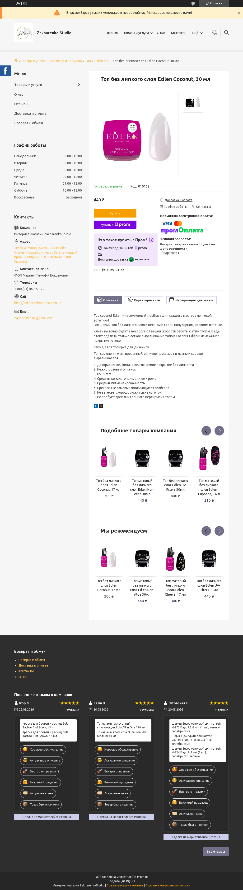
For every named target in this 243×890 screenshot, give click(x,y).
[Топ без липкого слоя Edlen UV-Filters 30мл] (175, 458)
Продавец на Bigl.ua (121, 881)
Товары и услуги (136, 33)
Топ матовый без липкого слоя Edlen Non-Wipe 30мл (142, 487)
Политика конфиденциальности (167, 885)
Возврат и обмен (28, 123)
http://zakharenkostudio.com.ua (37, 303)
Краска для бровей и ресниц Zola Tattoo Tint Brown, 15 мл (46, 734)
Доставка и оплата (30, 113)
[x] (101, 406)
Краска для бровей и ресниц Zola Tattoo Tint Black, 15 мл (46, 725)
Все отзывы (216, 851)
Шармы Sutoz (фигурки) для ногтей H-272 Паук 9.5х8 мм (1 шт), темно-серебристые (196, 727)
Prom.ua (143, 876)
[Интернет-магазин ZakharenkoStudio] (23, 32)
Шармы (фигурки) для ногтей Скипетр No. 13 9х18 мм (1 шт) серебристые (193, 739)
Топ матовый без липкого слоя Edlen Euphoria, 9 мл (209, 487)
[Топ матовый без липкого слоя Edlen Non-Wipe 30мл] (142, 458)
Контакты (178, 33)
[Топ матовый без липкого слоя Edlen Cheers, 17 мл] (175, 559)
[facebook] (96, 406)
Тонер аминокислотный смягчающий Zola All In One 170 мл (121, 725)
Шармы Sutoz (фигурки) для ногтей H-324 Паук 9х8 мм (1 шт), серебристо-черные (196, 752)
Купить (115, 213)
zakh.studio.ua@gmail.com (33, 318)
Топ (88, 61)
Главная (112, 33)
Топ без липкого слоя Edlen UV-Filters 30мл (175, 485)
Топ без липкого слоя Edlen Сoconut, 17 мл (109, 485)
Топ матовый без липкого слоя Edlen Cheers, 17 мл (175, 587)
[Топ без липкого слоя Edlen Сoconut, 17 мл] (109, 458)
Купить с (106, 225)
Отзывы (21, 104)
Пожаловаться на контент (125, 885)
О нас (161, 33)
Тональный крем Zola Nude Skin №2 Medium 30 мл (121, 734)
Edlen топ (101, 61)
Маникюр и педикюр (66, 61)
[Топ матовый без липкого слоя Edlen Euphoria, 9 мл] (209, 458)
